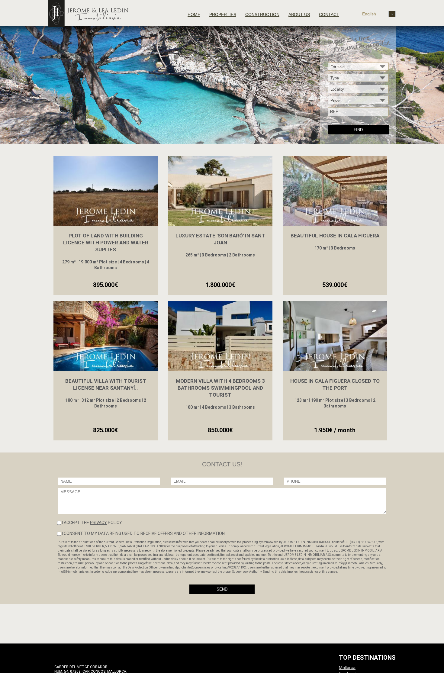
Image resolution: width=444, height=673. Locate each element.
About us (299, 14)
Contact (329, 14)
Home (194, 14)
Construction (262, 14)
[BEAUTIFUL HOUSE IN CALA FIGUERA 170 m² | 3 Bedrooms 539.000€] (335, 191)
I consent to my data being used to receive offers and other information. (144, 533)
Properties (222, 14)
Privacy (98, 522)
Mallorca (347, 667)
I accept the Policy (92, 522)
